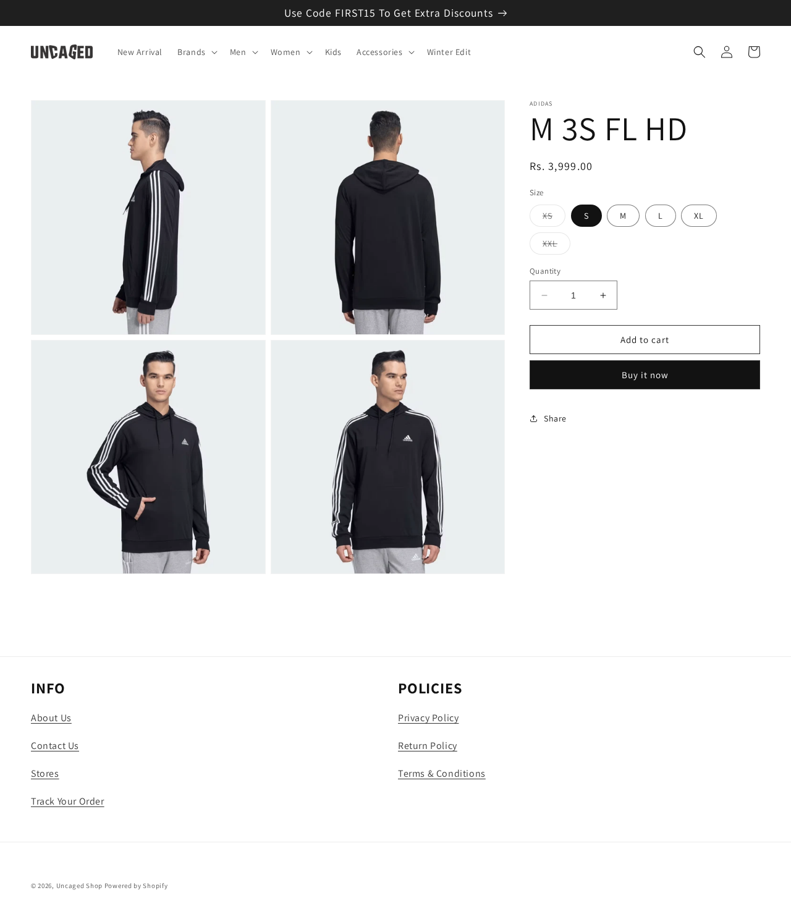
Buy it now (645, 375)
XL (699, 215)
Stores (45, 773)
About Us (51, 717)
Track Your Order (67, 801)
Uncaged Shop (79, 885)
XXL (556, 246)
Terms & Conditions (442, 773)
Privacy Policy (428, 717)
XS (554, 218)
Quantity (545, 271)
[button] (196, 52)
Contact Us (55, 745)
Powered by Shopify (136, 885)
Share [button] (555, 418)
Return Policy (427, 745)
